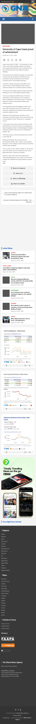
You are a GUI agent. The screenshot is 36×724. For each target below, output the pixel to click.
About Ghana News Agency (9, 666)
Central (3, 544)
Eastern (3, 546)
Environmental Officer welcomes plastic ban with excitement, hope (20, 256)
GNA (15, 55)
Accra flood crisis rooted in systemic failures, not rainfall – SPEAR (21, 294)
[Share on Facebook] (4, 60)
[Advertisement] (18, 226)
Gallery (3, 598)
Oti (2, 556)
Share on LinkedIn (19, 184)
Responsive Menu (33, 1)
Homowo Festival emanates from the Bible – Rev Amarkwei (17, 201)
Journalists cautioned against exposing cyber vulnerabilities (16, 269)
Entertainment (5, 591)
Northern (3, 553)
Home (3, 615)
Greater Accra (5, 549)
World (3, 612)
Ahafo (3, 534)
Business (4, 579)
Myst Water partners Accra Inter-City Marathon (20, 319)
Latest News (7, 248)
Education (6, 46)
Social (3, 608)
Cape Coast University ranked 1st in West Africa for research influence (18, 193)
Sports (13, 316)
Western (3, 568)
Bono (2, 539)
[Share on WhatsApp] (12, 60)
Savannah (4, 558)
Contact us (6, 718)
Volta (2, 565)
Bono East (4, 541)
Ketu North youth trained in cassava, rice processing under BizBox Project (22, 307)
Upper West (4, 563)
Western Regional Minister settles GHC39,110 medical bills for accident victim (22, 281)
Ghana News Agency (22, 713)
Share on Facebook (19, 168)
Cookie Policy (5, 626)
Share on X (19, 173)
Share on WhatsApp (19, 178)
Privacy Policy (5, 628)
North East (4, 551)
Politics (3, 603)
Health (13, 277)
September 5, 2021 (8, 55)
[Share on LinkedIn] (16, 60)
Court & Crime (7, 266)
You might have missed (12, 522)
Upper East (4, 561)
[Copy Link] (20, 60)
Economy (13, 303)
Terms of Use (5, 624)
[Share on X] (8, 60)
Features (3, 596)
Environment (15, 290)
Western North (5, 570)
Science (13, 252)
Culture (3, 584)
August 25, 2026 (15, 260)
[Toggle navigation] (3, 19)
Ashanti (3, 536)
